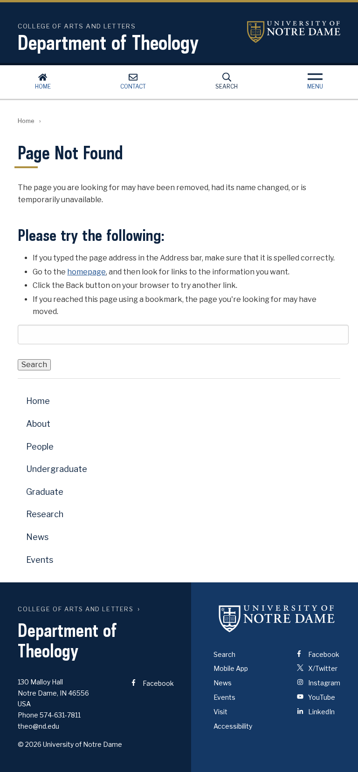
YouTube (321, 697)
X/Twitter (322, 668)
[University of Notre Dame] (277, 619)
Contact (133, 86)
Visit (220, 712)
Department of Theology (108, 42)
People (40, 446)
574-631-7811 (60, 715)
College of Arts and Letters (75, 609)
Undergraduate (56, 469)
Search (226, 86)
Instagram (323, 683)
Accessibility (232, 726)
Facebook (157, 683)
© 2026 (29, 744)
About (38, 424)
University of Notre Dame (293, 32)
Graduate (44, 492)
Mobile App (230, 668)
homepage (86, 271)
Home (43, 86)
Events (39, 560)
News (37, 537)
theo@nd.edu (38, 726)
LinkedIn (321, 712)
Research (44, 514)
